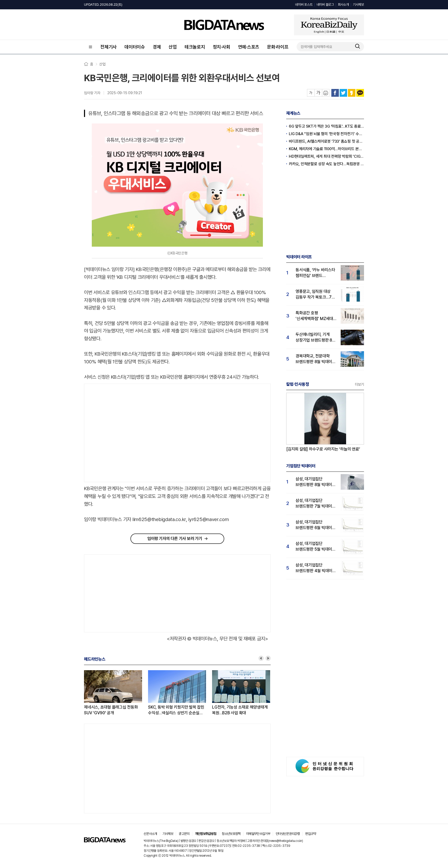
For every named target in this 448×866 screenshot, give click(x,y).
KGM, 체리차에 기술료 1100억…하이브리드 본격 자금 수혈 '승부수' (326, 149)
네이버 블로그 (325, 4)
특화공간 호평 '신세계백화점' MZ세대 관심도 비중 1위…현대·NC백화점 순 (314, 316)
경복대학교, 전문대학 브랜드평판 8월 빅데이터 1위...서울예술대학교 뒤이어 (316, 359)
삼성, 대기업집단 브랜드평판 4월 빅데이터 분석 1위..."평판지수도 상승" (316, 568)
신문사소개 (150, 834)
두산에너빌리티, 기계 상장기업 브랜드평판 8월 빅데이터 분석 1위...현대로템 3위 (316, 337)
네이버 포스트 (303, 4)
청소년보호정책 (231, 834)
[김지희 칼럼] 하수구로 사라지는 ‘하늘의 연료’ (323, 449)
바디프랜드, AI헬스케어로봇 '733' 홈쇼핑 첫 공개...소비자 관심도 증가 (326, 141)
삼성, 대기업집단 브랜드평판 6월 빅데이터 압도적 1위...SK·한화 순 (316, 525)
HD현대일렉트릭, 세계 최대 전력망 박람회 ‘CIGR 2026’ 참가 (326, 156)
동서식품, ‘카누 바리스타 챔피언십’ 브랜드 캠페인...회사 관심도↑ (315, 273)
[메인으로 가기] (104, 841)
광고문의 (184, 834)
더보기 (359, 384)
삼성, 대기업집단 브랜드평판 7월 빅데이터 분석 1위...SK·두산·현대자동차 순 (316, 503)
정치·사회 (221, 47)
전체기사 (108, 47)
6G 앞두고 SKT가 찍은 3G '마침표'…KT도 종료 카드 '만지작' (151, 710)
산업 (173, 47)
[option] (92, 693)
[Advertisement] (127, 433)
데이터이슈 (134, 47)
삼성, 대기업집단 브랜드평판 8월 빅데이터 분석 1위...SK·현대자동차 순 (316, 482)
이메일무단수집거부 (258, 834)
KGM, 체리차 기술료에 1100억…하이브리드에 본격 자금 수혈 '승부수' (215, 710)
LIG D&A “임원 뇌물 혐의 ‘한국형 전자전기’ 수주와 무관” (326, 133)
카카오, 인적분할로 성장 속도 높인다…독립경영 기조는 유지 (326, 164)
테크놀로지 (195, 47)
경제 (157, 47)
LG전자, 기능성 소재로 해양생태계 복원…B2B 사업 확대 (88, 710)
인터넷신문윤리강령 (288, 834)
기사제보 (358, 4)
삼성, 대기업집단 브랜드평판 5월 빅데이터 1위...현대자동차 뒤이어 (316, 546)
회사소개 (343, 4)
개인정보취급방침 (205, 834)
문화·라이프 (278, 47)
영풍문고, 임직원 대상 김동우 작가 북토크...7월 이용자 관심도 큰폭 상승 (315, 294)
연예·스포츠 (249, 47)
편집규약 (310, 834)
